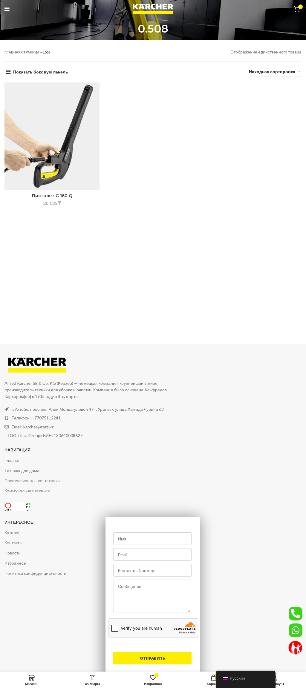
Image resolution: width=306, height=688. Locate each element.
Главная (12, 460)
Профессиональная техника (32, 480)
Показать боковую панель (40, 71)
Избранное (15, 563)
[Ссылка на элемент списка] (91, 418)
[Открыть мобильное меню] (7, 9)
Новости (12, 552)
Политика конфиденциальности (35, 573)
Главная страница (21, 52)
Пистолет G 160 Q (52, 195)
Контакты (13, 542)
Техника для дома (21, 470)
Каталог (12, 532)
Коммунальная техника (27, 490)
